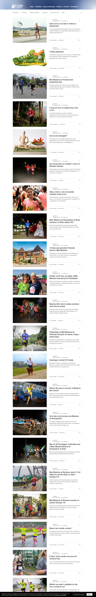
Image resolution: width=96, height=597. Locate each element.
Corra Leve (24, 12)
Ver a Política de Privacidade (59, 595)
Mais (63, 12)
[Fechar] (94, 594)
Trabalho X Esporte (34, 12)
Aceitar (89, 594)
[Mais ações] (80, 20)
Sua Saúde (44, 12)
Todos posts (16, 12)
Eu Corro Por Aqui (54, 12)
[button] (81, 13)
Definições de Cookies (79, 594)
